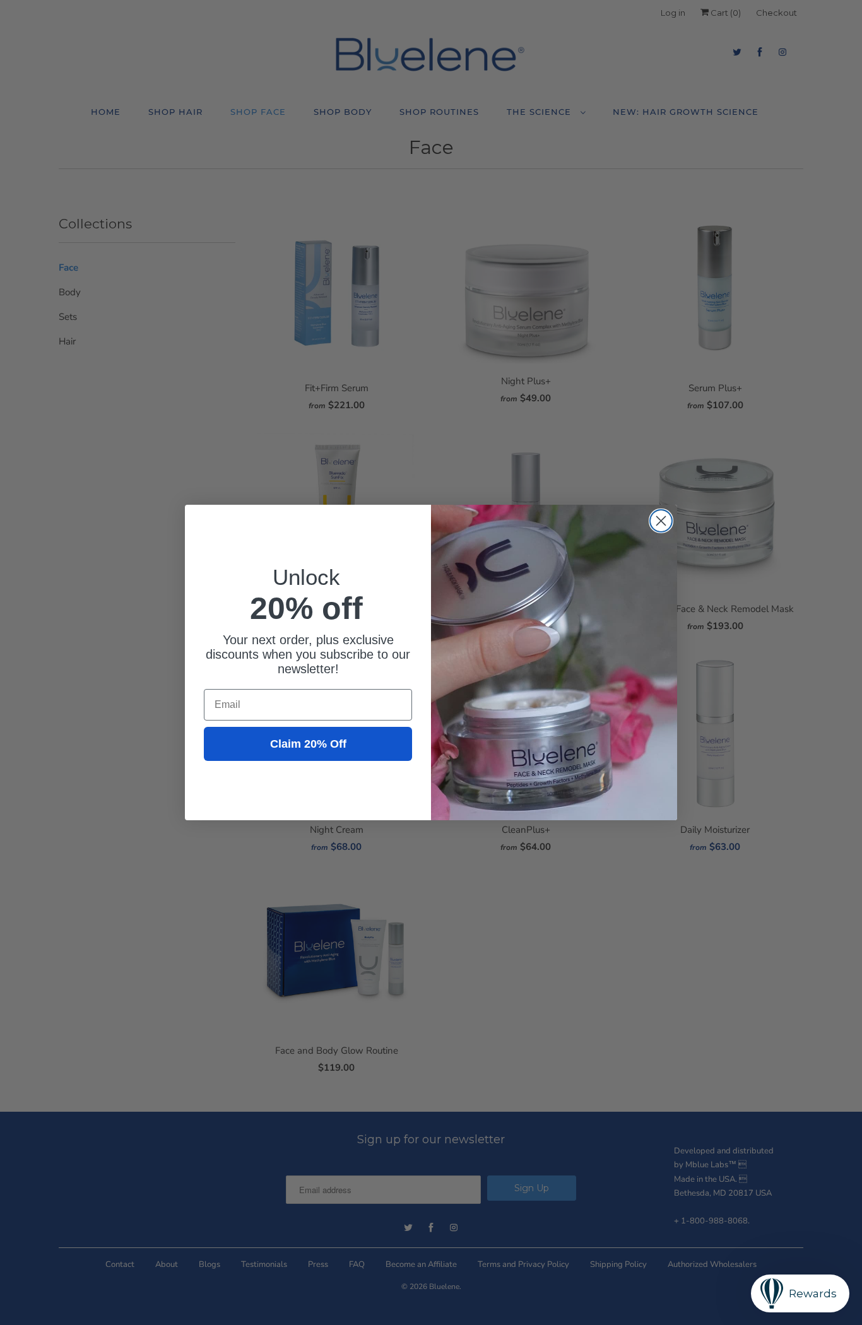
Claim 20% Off (308, 744)
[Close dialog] (661, 521)
